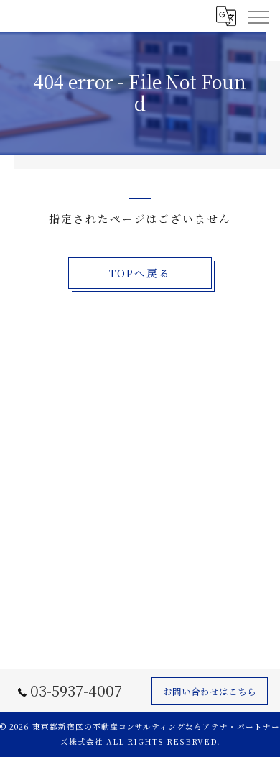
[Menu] (257, 16)
